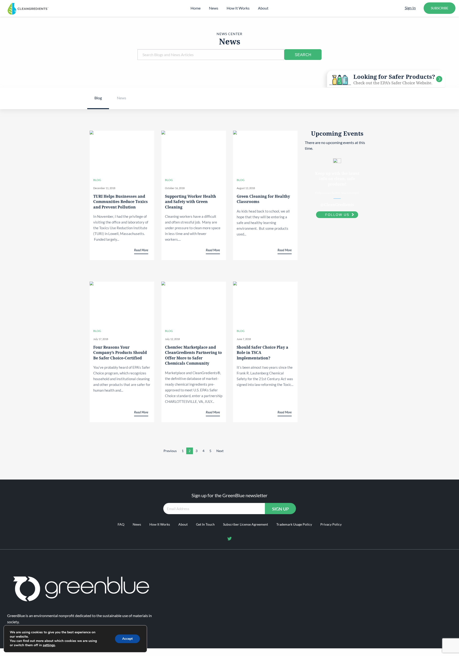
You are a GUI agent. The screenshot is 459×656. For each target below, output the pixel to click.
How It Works (238, 8)
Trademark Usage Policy (294, 524)
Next (220, 451)
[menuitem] (195, 8)
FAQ (121, 524)
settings (49, 645)
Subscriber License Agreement (245, 524)
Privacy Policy (331, 524)
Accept (127, 638)
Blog (98, 98)
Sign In (410, 7)
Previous (170, 451)
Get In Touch (205, 524)
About (263, 8)
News (213, 8)
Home (196, 8)
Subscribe (439, 8)
